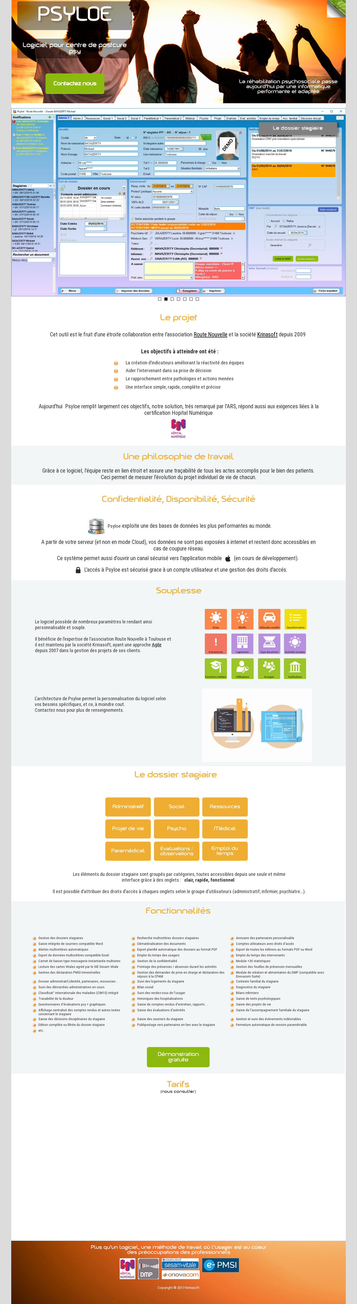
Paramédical (128, 851)
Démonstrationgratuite (178, 1057)
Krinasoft (267, 334)
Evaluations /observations (176, 852)
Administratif (128, 807)
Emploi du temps (225, 851)
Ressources (225, 807)
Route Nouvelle (210, 334)
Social (177, 807)
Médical (225, 828)
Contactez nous (75, 84)
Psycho (176, 828)
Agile (157, 645)
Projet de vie (128, 828)
